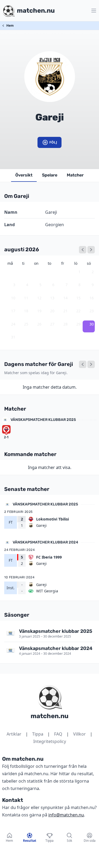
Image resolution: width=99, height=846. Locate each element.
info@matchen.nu (66, 815)
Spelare (49, 175)
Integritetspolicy (49, 741)
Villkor (79, 734)
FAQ (58, 734)
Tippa (37, 734)
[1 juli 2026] (82, 249)
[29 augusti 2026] (82, 364)
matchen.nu (49, 716)
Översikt (23, 175)
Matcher (75, 175)
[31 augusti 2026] (91, 364)
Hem (10, 25)
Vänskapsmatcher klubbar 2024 (45, 542)
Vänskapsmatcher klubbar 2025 (43, 419)
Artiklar (14, 734)
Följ (53, 142)
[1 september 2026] (91, 249)
